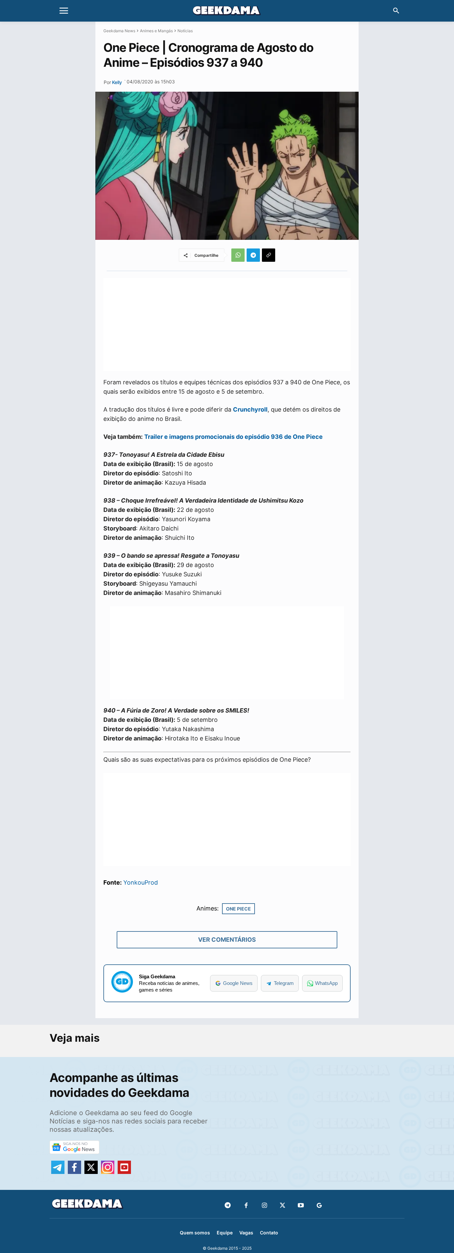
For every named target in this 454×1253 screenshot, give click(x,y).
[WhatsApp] (238, 255)
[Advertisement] (227, 324)
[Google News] (319, 1205)
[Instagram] (264, 1205)
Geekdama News (119, 30)
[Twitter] (282, 1205)
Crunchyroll (250, 409)
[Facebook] (246, 1205)
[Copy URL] (268, 255)
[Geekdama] (227, 12)
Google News (238, 983)
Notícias (185, 30)
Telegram (284, 983)
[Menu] (64, 11)
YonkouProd (140, 882)
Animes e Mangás (156, 30)
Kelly (117, 82)
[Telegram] (253, 255)
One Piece (238, 909)
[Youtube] (300, 1205)
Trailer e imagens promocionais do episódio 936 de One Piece (233, 436)
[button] (396, 11)
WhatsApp (326, 983)
